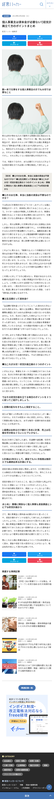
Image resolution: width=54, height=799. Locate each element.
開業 (45, 765)
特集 (21, 785)
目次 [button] (27, 795)
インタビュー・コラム (10, 788)
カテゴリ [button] (50, 3)
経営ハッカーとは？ (9, 785)
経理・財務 (34, 761)
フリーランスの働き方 (12, 774)
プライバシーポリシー (41, 788)
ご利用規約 (25, 788)
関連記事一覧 (27, 687)
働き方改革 (34, 765)
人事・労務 (8, 765)
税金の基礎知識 (32, 785)
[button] (41, 4)
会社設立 (7, 761)
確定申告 (7, 770)
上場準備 (21, 765)
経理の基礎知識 (22, 770)
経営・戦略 (20, 761)
